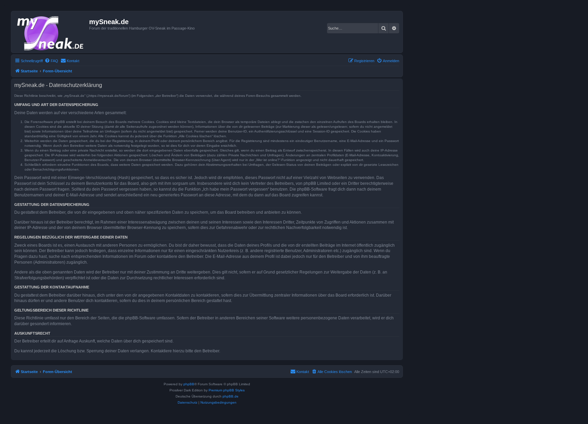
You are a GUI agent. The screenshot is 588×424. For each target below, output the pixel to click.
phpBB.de (231, 396)
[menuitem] (51, 61)
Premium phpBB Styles (227, 390)
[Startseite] (51, 32)
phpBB (188, 384)
